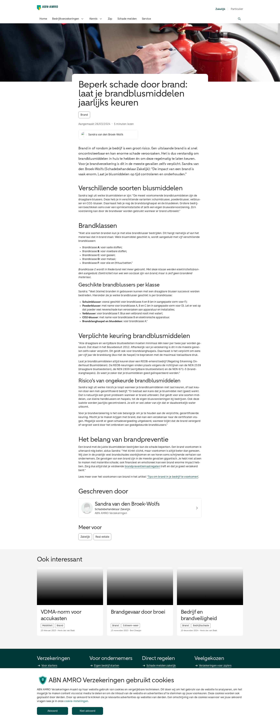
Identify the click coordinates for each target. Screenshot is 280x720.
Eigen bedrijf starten (106, 665)
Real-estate (102, 537)
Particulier (237, 9)
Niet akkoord (87, 711)
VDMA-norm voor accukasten (61, 615)
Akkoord (52, 711)
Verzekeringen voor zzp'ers (215, 665)
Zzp (110, 18)
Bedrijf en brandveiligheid (199, 615)
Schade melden (127, 18)
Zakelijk (85, 537)
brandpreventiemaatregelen (142, 466)
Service (146, 18)
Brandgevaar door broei (138, 612)
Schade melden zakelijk (161, 665)
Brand (84, 115)
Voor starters (49, 665)
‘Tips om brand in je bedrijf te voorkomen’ (172, 476)
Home (43, 18)
